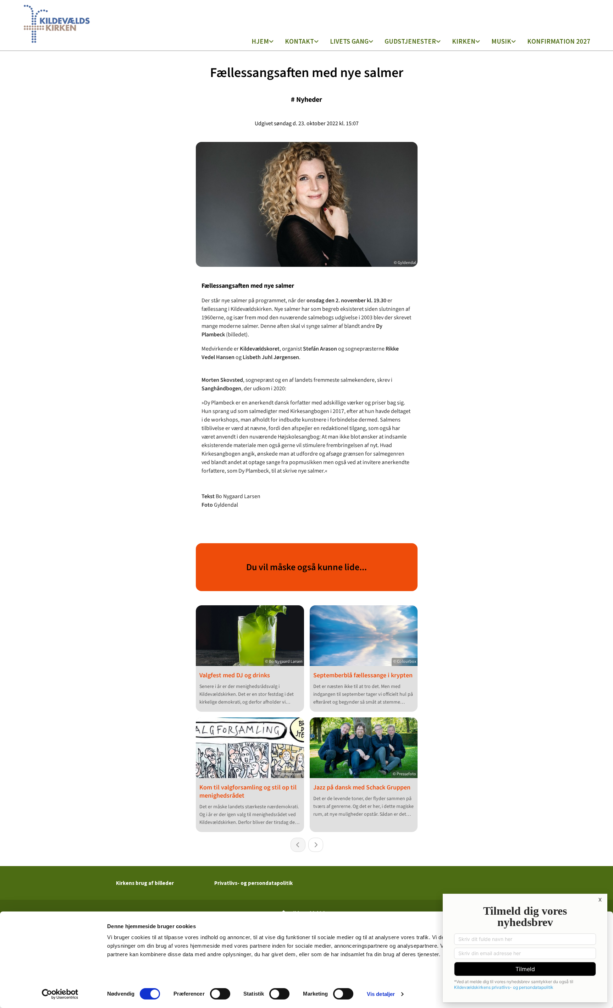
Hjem (260, 41)
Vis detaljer (381, 994)
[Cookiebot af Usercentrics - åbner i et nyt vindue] (60, 994)
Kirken (463, 41)
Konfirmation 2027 (558, 41)
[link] (262, 42)
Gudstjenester (410, 41)
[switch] (220, 993)
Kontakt (299, 41)
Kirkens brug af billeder (145, 883)
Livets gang (349, 41)
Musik (501, 41)
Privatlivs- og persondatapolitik (253, 883)
